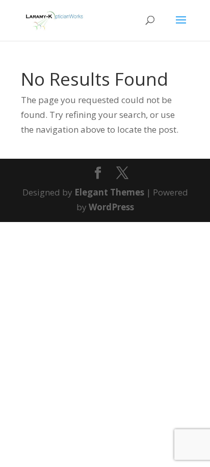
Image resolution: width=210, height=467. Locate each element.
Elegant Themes (109, 192)
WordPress (111, 207)
